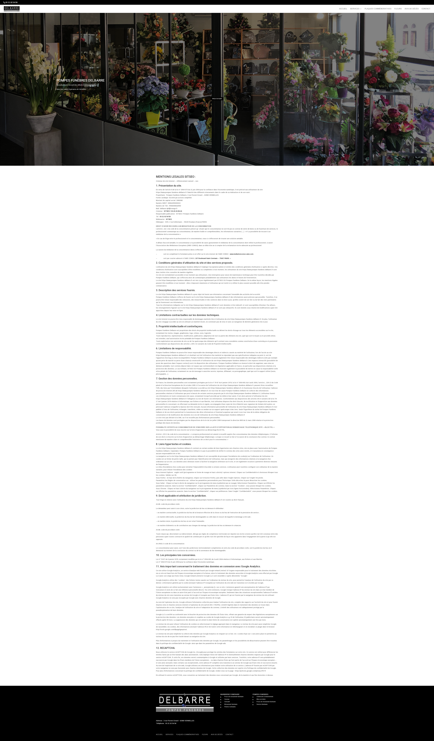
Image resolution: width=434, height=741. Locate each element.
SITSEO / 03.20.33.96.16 (173, 211)
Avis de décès (412, 9)
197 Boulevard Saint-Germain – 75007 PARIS (212, 258)
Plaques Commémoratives (378, 9)
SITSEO (169, 219)
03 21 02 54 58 (165, 216)
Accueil (343, 9)
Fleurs (398, 9)
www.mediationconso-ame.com (241, 254)
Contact (426, 9)
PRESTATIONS (217, 99)
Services (354, 9)
